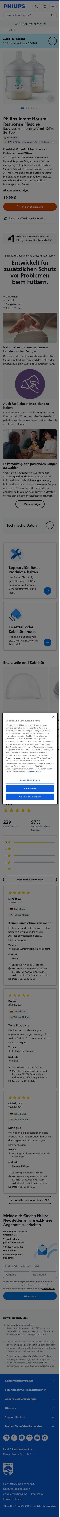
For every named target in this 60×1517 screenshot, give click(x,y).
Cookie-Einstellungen (29, 780)
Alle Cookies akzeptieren (28, 796)
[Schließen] (51, 716)
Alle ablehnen (28, 788)
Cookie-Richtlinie (39, 771)
